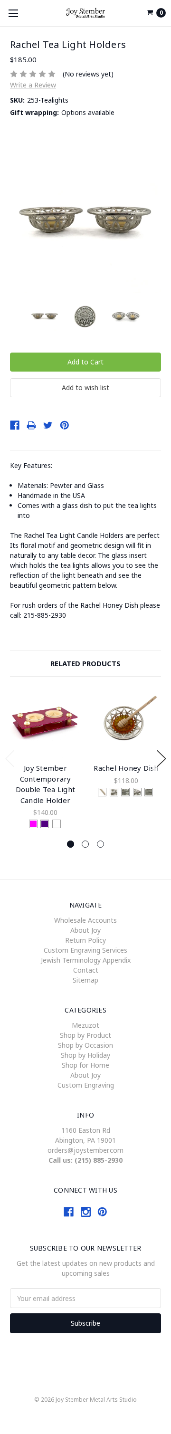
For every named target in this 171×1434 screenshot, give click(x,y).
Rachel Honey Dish (126, 768)
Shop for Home (85, 1065)
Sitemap (85, 980)
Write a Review (33, 84)
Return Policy (85, 940)
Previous (9, 758)
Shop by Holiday (85, 1055)
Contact (85, 970)
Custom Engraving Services (85, 950)
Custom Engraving (85, 1085)
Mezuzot (85, 1025)
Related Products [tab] (85, 663)
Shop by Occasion (85, 1045)
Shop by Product (85, 1035)
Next (161, 758)
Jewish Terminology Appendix (86, 960)
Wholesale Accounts (85, 920)
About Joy (85, 930)
